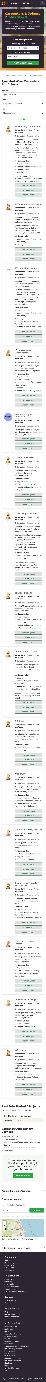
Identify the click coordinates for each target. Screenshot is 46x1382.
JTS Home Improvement (27, 268)
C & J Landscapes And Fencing (26, 942)
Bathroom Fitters (11, 1327)
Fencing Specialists (11, 1341)
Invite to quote (28, 185)
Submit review (28, 195)
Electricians (8, 1339)
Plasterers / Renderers (13, 1361)
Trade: (4, 100)
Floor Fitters (8, 1344)
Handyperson (9, 1351)
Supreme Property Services (28, 830)
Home (6, 75)
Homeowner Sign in (11, 1286)
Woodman (20, 774)
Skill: (3, 109)
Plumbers (8, 1363)
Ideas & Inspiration (11, 1317)
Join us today (23, 1175)
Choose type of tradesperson (23, 44)
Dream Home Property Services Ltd (26, 884)
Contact (7, 1303)
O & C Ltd (19, 721)
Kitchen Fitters (10, 1356)
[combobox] (23, 94)
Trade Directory (10, 1289)
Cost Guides (9, 1291)
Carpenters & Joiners (19, 75)
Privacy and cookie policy (34, 1378)
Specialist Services (11, 1368)
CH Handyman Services (26, 651)
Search (24, 119)
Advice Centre (10, 1300)
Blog (6, 1312)
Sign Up (7, 1260)
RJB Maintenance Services (28, 204)
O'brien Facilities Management (23, 351)
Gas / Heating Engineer (13, 1348)
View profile (28, 190)
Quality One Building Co (26, 999)
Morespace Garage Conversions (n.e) (24, 415)
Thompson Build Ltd (24, 457)
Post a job (8, 1282)
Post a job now (23, 63)
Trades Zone (9, 1270)
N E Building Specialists (26, 513)
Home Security (10, 1353)
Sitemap (23, 1380)
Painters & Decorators (13, 1358)
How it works (9, 1268)
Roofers (7, 1365)
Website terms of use (35, 1380)
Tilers (6, 1370)
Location (5, 90)
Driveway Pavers (10, 1336)
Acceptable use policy (11, 1380)
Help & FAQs (9, 1265)
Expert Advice (21, 1291)
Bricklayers (8, 1329)
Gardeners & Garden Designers (16, 1346)
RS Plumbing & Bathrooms (28, 126)
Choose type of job (23, 52)
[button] (4, 1222)
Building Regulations (12, 1314)
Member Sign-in (10, 1263)
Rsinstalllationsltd (23, 593)
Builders (7, 1331)
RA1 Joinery (20, 1050)
